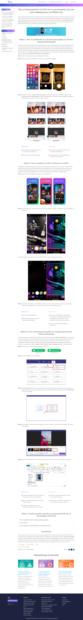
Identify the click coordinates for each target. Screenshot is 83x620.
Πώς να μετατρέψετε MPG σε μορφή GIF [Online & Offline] (65, 572)
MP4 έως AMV (44, 603)
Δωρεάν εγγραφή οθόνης (28, 611)
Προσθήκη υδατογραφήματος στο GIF (7, 34)
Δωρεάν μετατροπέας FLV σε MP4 (30, 601)
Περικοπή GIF (4, 44)
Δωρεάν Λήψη (39, 350)
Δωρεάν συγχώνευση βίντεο (28, 608)
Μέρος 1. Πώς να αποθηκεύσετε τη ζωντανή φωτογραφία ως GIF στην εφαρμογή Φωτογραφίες (8, 13)
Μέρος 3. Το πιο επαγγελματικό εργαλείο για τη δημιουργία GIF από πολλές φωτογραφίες (8, 20)
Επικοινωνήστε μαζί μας (66, 601)
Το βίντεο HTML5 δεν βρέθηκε (46, 606)
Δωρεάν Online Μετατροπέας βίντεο (29, 606)
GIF (37, 544)
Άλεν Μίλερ (22, 544)
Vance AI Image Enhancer (45, 608)
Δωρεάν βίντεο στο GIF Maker (29, 603)
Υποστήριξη (73, 1)
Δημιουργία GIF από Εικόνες (7, 42)
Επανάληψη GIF (5, 46)
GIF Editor (4, 36)
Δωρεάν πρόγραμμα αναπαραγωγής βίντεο (28, 614)
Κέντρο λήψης (13, 600)
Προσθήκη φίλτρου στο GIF (7, 51)
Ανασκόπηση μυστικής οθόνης (46, 601)
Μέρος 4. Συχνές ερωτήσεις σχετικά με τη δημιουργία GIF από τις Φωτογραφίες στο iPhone (7, 25)
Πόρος (66, 1)
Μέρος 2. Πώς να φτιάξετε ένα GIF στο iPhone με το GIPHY (7, 17)
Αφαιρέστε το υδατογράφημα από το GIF (7, 49)
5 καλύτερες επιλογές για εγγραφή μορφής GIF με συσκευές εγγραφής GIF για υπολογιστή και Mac (44, 573)
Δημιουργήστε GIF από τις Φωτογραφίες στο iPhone (7, 40)
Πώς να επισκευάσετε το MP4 (46, 611)
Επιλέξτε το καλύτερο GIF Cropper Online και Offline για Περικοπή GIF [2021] (25, 573)
